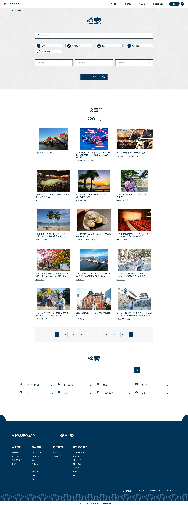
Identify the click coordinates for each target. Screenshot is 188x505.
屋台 (103, 46)
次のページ (131, 334)
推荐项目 (128, 4)
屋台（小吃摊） (37, 452)
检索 (94, 77)
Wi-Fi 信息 (77, 460)
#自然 (37, 240)
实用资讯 (76, 456)
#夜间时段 (91, 161)
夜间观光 (35, 464)
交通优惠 (76, 468)
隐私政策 (140, 491)
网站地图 (169, 491)
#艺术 (119, 240)
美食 (33, 460)
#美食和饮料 (120, 156)
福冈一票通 (77, 464)
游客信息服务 (158, 4)
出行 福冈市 (16, 456)
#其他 (37, 200)
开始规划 (56, 452)
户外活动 (35, 471)
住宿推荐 (76, 475)
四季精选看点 (17, 460)
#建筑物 (38, 156)
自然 (33, 468)
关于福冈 (114, 4)
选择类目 (81, 63)
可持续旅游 (36, 475)
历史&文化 (35, 456)
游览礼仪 (76, 471)
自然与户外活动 (47, 51)
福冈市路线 (57, 456)
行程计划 (142, 4)
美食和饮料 (76, 46)
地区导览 (15, 464)
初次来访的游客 (78, 452)
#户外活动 (44, 240)
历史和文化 (136, 46)
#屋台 (128, 156)
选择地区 (41, 63)
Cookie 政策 (155, 491)
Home (14, 11)
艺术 (43, 46)
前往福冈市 (16, 452)
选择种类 (121, 63)
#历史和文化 (80, 279)
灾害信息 (127, 490)
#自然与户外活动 (81, 161)
